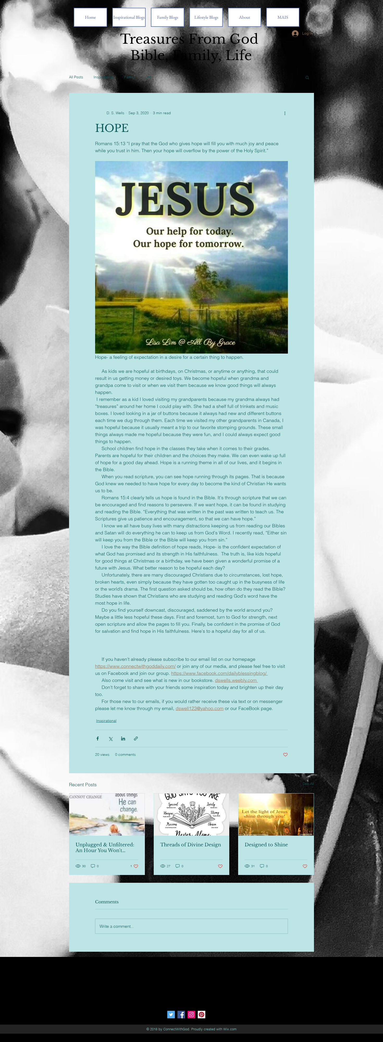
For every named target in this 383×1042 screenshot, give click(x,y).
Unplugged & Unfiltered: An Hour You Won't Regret (105, 847)
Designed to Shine (266, 845)
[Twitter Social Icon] (171, 1014)
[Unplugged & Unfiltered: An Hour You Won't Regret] (107, 815)
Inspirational (104, 77)
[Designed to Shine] (276, 815)
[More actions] (285, 113)
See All (308, 783)
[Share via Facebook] (97, 738)
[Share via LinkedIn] (123, 738)
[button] (307, 77)
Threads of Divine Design (190, 845)
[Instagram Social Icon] (191, 1014)
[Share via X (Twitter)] (110, 738)
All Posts (76, 77)
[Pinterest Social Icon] (201, 1014)
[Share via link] (135, 738)
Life (148, 77)
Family (129, 77)
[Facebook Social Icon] (181, 1014)
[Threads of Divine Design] (191, 815)
